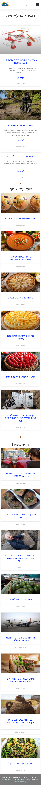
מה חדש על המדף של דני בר (20, 156)
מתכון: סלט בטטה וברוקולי (20, 763)
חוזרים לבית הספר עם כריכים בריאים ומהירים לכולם (20, 680)
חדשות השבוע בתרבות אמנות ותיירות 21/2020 (20, 475)
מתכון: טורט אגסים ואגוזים (20, 297)
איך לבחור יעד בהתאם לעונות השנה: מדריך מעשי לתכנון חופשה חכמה (20, 418)
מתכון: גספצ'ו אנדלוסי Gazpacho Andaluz (20, 258)
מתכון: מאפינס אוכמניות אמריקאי (20, 218)
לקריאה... (20, 78)
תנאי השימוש (19, 779)
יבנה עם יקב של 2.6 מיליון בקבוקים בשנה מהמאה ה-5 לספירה (20, 722)
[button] (37, 5)
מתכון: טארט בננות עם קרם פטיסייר (20, 337)
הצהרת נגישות (20, 782)
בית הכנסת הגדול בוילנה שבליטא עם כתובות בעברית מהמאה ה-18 (20, 558)
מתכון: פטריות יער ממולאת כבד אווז (20, 516)
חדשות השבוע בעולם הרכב (20, 125)
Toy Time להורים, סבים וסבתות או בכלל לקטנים (20, 61)
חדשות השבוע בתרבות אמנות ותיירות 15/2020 (20, 639)
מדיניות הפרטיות (7, 779)
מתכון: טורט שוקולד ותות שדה (20, 377)
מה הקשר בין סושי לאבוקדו (20, 599)
